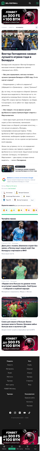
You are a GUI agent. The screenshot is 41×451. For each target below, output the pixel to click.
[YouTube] (25, 413)
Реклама (29, 405)
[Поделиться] (36, 27)
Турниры (10, 381)
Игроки (29, 373)
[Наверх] (20, 423)
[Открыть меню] (37, 3)
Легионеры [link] (15, 243)
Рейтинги (10, 377)
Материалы (10, 369)
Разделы (10, 361)
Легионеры (19, 27)
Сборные (29, 369)
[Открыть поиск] (29, 3)
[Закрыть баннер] (35, 431)
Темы (29, 384)
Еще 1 (32, 200)
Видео (10, 373)
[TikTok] (29, 413)
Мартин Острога (11, 186)
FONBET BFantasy (10, 388)
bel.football (12, 188)
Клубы (30, 365)
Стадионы (29, 381)
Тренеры (29, 377)
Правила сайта (30, 398)
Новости (11, 27)
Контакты (29, 402)
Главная (4, 27)
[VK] (20, 413)
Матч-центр (10, 384)
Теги (29, 361)
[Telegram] (10, 413)
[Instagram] (15, 413)
